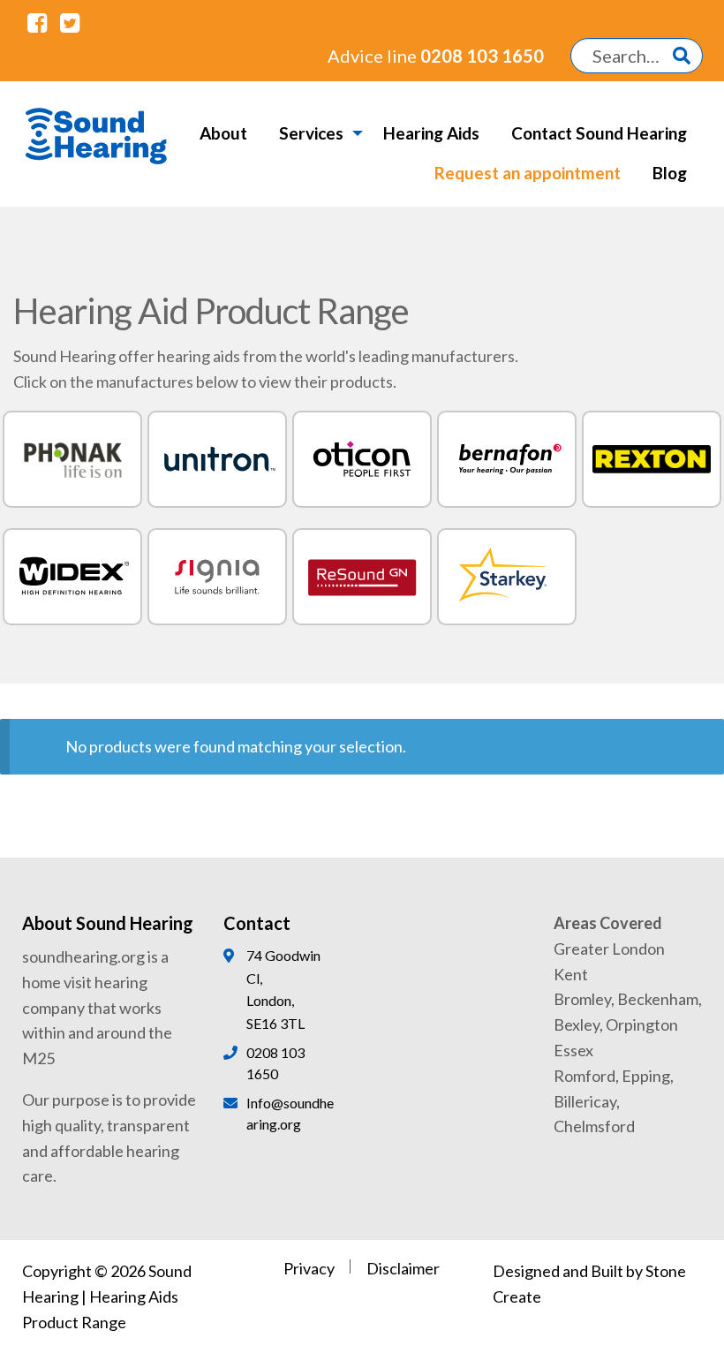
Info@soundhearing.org (290, 1113)
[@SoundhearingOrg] (69, 22)
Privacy (309, 1268)
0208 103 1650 (436, 55)
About (223, 133)
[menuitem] (223, 133)
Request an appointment (527, 173)
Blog (669, 173)
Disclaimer (403, 1268)
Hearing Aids (431, 133)
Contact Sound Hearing (599, 133)
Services (311, 133)
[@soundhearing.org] (37, 22)
